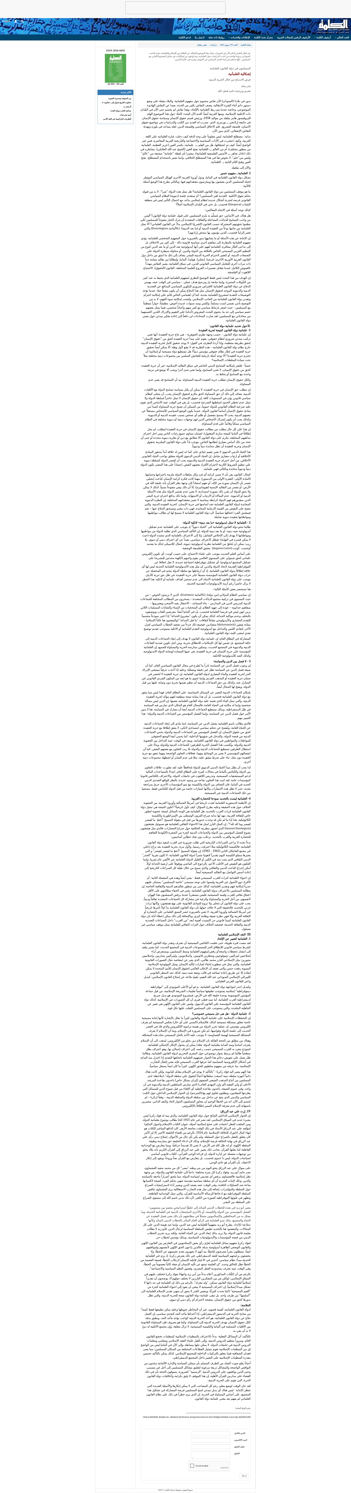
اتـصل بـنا (199, 37)
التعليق (237, 1453)
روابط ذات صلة (216, 37)
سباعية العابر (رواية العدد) (121, 111)
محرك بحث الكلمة (263, 37)
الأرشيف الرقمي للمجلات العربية (293, 37)
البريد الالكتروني (240, 1440)
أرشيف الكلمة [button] (323, 37)
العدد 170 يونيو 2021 (229, 45)
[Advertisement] (175, 8)
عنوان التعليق (239, 1447)
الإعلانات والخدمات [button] (240, 37)
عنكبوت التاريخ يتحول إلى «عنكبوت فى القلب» (112, 102)
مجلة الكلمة (246, 45)
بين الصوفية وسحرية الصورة (119, 98)
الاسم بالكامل (239, 1433)
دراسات (213, 45)
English (6, 21)
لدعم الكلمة (185, 37)
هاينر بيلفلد (202, 45)
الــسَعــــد (127, 107)
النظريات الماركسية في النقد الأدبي (117, 119)
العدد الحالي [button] (342, 37)
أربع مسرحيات (125, 115)
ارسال (244, 1476)
